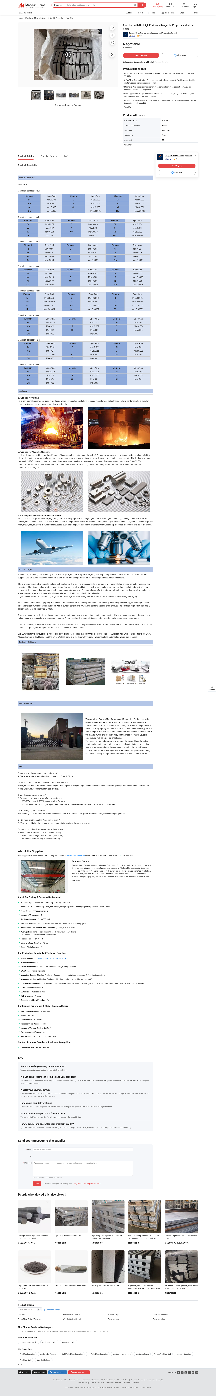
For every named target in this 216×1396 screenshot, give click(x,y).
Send (37, 1183)
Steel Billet (69, 18)
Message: (28, 1163)
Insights (160, 1380)
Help (153, 13)
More (20, 1364)
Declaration (134, 1387)
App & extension (167, 13)
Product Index (150, 1380)
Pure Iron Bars (113, 1319)
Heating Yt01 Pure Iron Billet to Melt (105, 1286)
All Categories (26, 13)
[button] (134, 5)
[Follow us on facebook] (178, 1372)
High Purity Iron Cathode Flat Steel (68, 1235)
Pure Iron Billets (41, 958)
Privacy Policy (146, 1387)
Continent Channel (137, 1380)
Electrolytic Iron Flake (71, 1314)
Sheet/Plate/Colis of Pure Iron (29, 1319)
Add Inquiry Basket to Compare (68, 105)
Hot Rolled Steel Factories (98, 1354)
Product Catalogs (53, 1309)
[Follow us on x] (182, 1372)
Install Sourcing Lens (80, 1372)
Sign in (195, 6)
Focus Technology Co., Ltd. (90, 1387)
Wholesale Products (108, 1380)
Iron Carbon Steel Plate (121, 1354)
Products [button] (58, 5)
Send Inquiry (141, 55)
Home (20, 18)
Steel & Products (56, 18)
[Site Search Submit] (142, 5)
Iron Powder (23, 1314)
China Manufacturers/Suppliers (88, 1380)
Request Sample (161, 62)
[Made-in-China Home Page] (31, 5)
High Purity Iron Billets (58, 958)
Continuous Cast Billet (28, 1342)
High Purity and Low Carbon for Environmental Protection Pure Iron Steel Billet (144, 1288)
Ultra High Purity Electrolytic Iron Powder (70, 1286)
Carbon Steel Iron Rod (162, 1354)
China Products (69, 1380)
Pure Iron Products (160, 1314)
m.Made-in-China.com (113, 1383)
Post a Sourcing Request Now (87, 1183)
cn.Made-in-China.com (131, 1383)
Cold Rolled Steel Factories (72, 1354)
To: (31, 1156)
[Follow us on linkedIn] (196, 1372)
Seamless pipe (113, 1314)
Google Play (40, 1372)
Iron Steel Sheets (142, 1354)
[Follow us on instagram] (185, 1372)
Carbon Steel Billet (49, 1342)
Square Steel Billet (68, 1342)
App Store (24, 1372)
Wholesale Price (122, 1380)
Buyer (140, 13)
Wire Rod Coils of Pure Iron (73, 1319)
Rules (196, 13)
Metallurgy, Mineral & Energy (36, 18)
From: (29, 1149)
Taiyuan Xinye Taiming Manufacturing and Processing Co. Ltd (153, 33)
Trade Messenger (58, 1372)
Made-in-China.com (97, 1383)
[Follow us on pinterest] (193, 1372)
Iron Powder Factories (48, 1354)
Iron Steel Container (183, 1354)
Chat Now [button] (181, 55)
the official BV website (75, 855)
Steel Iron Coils (25, 1360)
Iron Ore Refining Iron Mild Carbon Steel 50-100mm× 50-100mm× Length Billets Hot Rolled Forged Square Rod (143, 1238)
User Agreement (121, 1387)
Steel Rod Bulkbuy (43, 1360)
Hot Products (57, 1380)
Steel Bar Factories (27, 1354)
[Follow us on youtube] (189, 1372)
